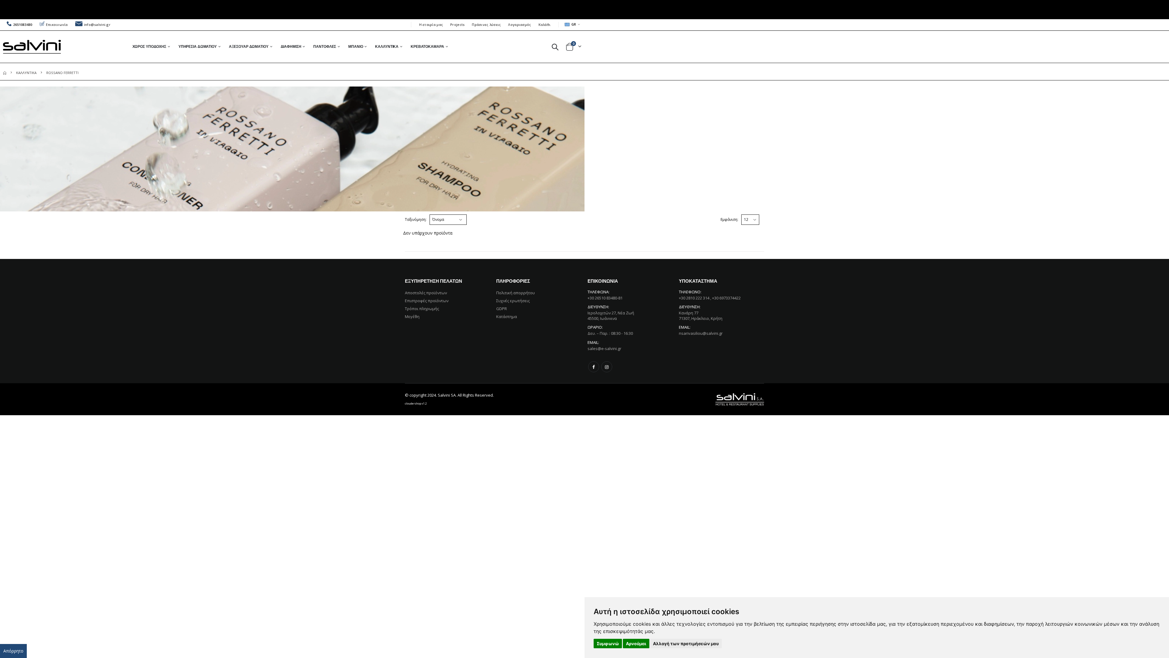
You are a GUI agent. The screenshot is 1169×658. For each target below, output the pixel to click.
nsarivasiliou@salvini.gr (701, 333)
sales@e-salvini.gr (604, 348)
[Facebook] (593, 366)
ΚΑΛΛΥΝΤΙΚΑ (386, 46)
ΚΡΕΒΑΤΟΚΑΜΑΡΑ (427, 46)
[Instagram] (606, 366)
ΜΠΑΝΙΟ (355, 46)
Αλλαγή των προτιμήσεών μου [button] (686, 643)
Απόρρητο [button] (13, 651)
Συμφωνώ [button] (608, 643)
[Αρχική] (4, 72)
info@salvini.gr (97, 24)
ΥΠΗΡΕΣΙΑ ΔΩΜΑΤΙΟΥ (197, 46)
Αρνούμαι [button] (636, 643)
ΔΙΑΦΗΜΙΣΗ (291, 46)
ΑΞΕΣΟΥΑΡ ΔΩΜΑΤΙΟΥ (249, 46)
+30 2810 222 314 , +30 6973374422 (710, 298)
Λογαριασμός (519, 24)
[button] (555, 47)
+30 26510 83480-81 (605, 298)
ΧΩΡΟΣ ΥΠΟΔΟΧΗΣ (149, 46)
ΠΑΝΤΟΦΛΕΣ (324, 46)
